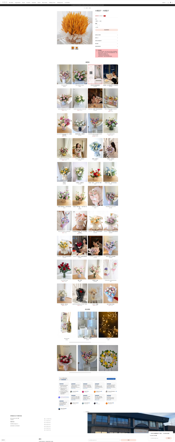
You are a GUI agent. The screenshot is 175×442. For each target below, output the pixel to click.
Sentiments (34, 2)
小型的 (100, 21)
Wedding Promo (60, 2)
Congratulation (17, 2)
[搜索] (172, 2)
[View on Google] (71, 392)
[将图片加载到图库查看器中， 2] (76, 48)
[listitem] (87, 5)
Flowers (39, 2)
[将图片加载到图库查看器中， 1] (72, 48)
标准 (96, 21)
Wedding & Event (52, 2)
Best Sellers (11, 2)
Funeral (23, 2)
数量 (96, 23)
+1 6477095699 (67, 2)
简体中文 (164, 2)
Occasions (28, 2)
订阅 (168, 438)
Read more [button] (73, 388)
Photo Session (44, 2)
